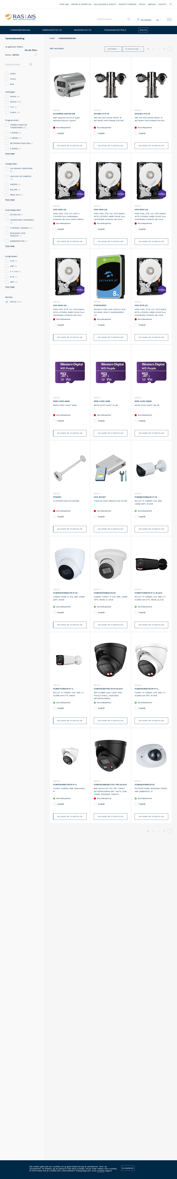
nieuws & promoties (81, 4)
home (52, 38)
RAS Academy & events (105, 4)
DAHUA (15, 96)
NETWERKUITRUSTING (21, 143)
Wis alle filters (31, 50)
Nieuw (143, 30)
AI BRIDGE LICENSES (21, 228)
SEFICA (15, 102)
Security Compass (127, 4)
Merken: (12, 55)
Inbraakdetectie (52, 30)
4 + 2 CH (15, 271)
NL (158, 20)
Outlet (13, 74)
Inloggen (146, 20)
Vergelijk (60, 133)
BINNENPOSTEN (18, 241)
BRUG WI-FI (16, 195)
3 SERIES (15, 138)
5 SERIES (15, 149)
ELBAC (15, 112)
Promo (13, 79)
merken (152, 4)
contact (162, 4)
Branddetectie (82, 30)
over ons (64, 4)
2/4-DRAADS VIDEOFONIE (21, 169)
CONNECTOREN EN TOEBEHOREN (18, 126)
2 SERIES (15, 133)
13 (164, 49)
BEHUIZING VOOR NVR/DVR (17, 234)
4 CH (13, 261)
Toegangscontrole (115, 30)
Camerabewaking (20, 30)
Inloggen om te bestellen (69, 146)
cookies (100, 1170)
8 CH (13, 277)
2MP (13, 266)
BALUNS (15, 190)
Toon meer (10, 154)
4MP (13, 282)
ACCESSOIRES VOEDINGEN (22, 221)
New (12, 84)
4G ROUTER (16, 215)
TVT (13, 107)
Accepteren (128, 1168)
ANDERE (15, 184)
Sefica (142, 4)
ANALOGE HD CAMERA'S (20, 177)
